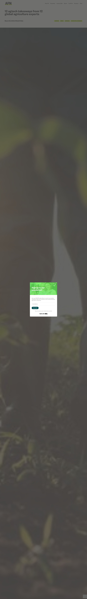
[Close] (55, 284)
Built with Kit (43, 314)
